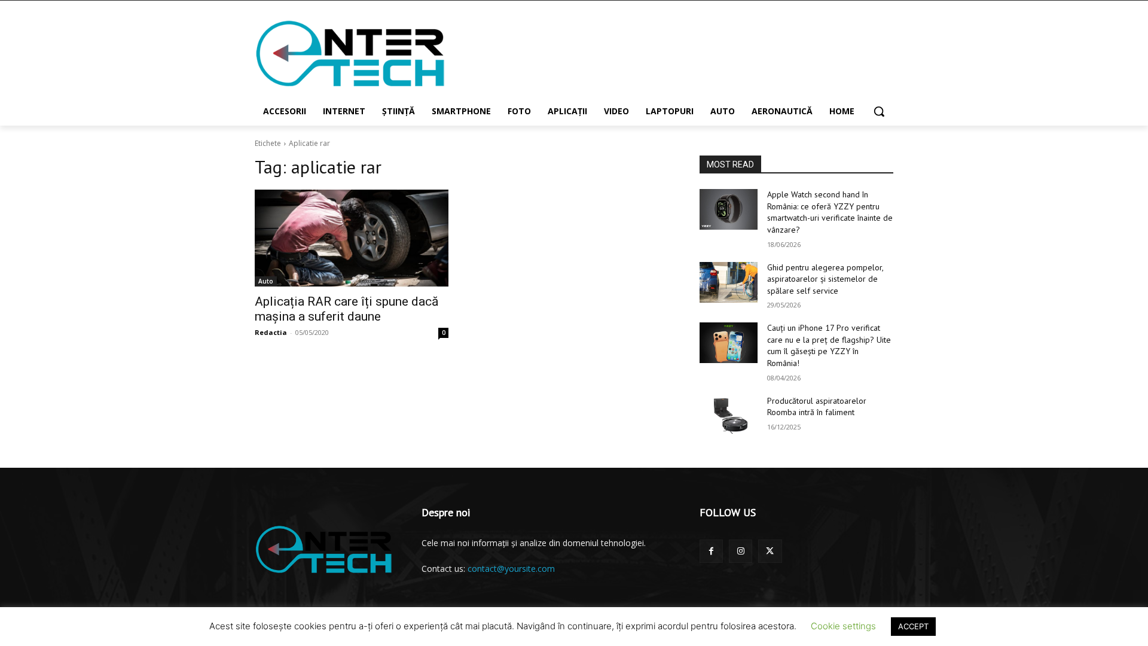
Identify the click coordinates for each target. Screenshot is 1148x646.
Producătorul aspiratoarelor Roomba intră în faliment (816, 406)
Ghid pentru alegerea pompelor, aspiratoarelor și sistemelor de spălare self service (825, 279)
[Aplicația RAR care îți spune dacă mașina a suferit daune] (351, 238)
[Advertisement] (663, 53)
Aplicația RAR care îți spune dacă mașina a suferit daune (346, 309)
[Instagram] (740, 551)
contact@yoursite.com (511, 568)
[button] (879, 111)
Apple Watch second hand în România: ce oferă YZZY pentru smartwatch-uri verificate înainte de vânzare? (830, 212)
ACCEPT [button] (913, 626)
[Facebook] (711, 551)
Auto (265, 281)
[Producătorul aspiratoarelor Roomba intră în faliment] (729, 415)
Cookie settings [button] (843, 626)
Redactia (271, 332)
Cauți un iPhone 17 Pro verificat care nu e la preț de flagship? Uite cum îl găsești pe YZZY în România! (829, 345)
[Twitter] (769, 551)
